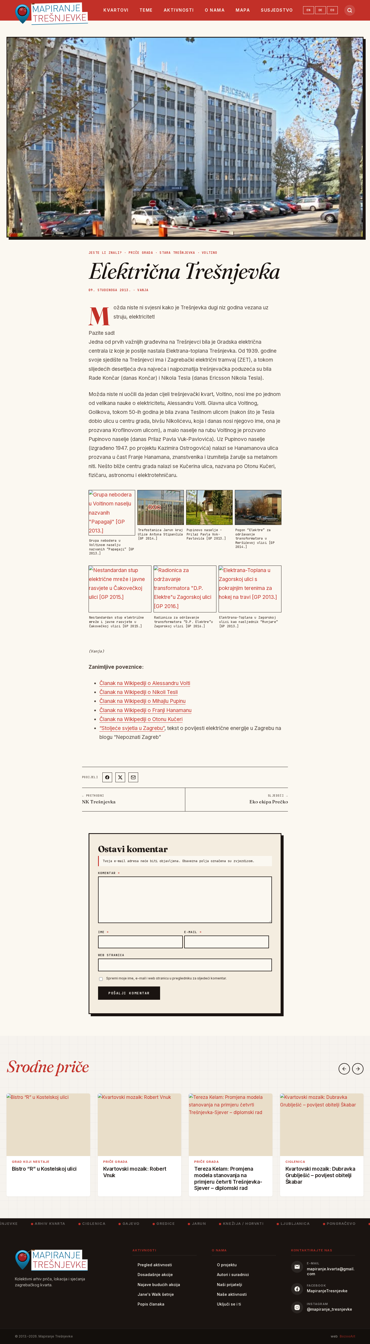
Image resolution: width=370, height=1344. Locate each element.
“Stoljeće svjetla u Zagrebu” (131, 728)
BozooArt (347, 1336)
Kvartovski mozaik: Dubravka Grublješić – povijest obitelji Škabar (320, 1175)
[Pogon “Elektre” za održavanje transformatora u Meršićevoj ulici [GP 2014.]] (258, 507)
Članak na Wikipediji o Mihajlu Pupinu (142, 701)
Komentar (109, 873)
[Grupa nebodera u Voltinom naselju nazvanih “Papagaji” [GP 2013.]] (112, 512)
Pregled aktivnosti (155, 1264)
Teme (146, 10)
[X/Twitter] (120, 777)
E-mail (193, 932)
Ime (103, 932)
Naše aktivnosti (232, 1294)
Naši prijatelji (229, 1284)
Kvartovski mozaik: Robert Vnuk (134, 1171)
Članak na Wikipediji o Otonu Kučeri (141, 719)
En (308, 10)
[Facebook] (107, 777)
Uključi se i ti (229, 1304)
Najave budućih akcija (159, 1284)
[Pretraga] (349, 10)
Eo (332, 10)
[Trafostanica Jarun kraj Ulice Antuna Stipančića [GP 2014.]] (160, 507)
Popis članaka (151, 1304)
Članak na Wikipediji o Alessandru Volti (144, 683)
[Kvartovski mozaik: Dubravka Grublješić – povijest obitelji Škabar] (322, 1124)
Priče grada (141, 253)
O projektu (227, 1264)
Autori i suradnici (233, 1274)
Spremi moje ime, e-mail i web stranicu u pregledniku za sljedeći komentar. (166, 978)
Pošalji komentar (129, 993)
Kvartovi (115, 10)
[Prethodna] (344, 1068)
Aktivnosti (179, 10)
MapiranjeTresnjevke (327, 1290)
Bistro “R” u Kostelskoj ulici (44, 1168)
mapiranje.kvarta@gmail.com (331, 1271)
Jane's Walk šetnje (156, 1294)
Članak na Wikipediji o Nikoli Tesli (138, 692)
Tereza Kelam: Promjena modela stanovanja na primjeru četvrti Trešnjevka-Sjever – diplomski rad (228, 1178)
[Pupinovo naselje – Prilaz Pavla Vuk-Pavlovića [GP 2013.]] (209, 507)
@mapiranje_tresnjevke (329, 1309)
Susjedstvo (277, 10)
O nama (215, 10)
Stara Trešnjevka (177, 253)
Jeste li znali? (105, 253)
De (320, 10)
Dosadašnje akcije (155, 1274)
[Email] (133, 777)
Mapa (243, 10)
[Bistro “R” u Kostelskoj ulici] (48, 1124)
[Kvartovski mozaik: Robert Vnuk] (139, 1124)
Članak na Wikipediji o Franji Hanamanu (145, 710)
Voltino (209, 253)
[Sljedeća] (357, 1068)
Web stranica (111, 955)
